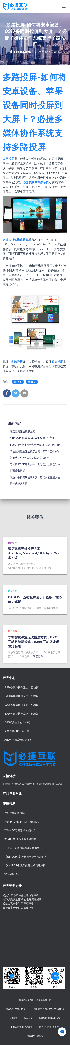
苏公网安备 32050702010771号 (49, 1009)
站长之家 (23, 784)
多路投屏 (8, 159)
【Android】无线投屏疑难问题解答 (24, 865)
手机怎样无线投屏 (14, 813)
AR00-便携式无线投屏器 (18, 739)
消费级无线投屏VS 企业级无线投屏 (22, 899)
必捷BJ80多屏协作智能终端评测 (21, 895)
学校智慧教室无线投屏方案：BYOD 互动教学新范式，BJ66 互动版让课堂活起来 (34, 641)
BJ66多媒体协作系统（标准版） (22, 713)
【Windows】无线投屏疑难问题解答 (25, 856)
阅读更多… (39, 656)
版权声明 (14, 1018)
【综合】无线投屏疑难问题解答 (22, 848)
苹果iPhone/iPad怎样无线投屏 (22, 821)
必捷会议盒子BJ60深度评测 (18, 907)
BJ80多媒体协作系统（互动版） (22, 687)
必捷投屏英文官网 (48, 784)
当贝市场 (15, 784)
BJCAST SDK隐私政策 (49, 1018)
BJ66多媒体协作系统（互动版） (22, 704)
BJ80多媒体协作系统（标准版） (22, 696)
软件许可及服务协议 (49, 1027)
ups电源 (59, 784)
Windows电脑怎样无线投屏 (20, 839)
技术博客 (17, 382)
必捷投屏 (57, 361)
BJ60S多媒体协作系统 (17, 722)
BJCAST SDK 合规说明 (22, 1027)
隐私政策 (28, 1018)
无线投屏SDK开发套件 (16, 731)
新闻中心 (31, 382)
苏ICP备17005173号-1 (17, 1009)
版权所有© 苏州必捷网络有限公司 (35, 1000)
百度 (38, 784)
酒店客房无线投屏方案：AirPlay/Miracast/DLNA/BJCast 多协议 (34, 553)
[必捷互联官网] (17, 6)
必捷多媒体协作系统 (36, 182)
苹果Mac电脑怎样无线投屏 (19, 830)
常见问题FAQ (11, 874)
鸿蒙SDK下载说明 (35, 1036)
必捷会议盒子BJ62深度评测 (18, 903)
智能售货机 (31, 784)
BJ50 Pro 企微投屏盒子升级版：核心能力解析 (36, 444)
